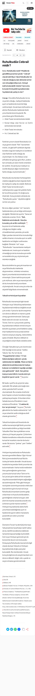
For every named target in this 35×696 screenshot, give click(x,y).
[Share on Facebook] (19, 629)
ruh (13, 43)
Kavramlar (19, 37)
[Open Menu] (31, 3)
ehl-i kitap (6, 43)
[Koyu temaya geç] (23, 2)
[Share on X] (7, 629)
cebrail (28, 43)
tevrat (26, 40)
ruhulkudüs (20, 43)
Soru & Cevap (8, 37)
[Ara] (27, 3)
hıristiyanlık (11, 40)
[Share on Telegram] (11, 629)
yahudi (19, 40)
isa (4, 40)
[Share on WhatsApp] (15, 629)
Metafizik (27, 37)
